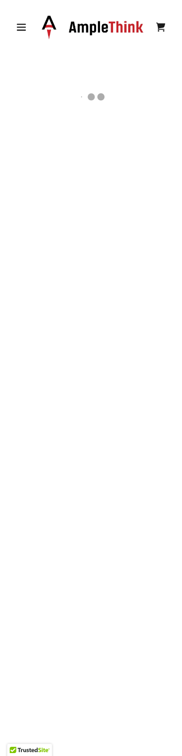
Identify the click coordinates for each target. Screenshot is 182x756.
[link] (92, 27)
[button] (21, 27)
